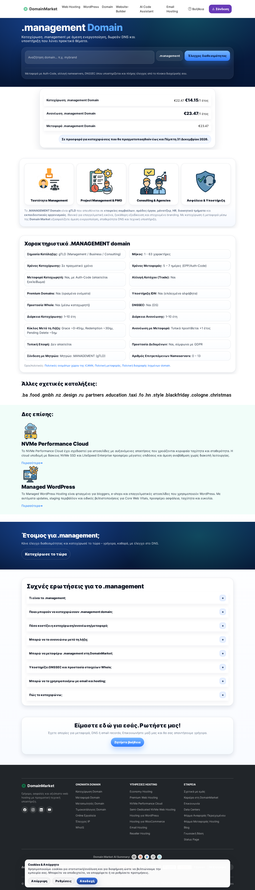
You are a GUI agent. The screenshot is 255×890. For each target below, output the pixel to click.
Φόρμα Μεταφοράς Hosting (201, 821)
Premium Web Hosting (144, 797)
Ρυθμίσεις (63, 881)
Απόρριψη (39, 881)
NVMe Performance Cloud (146, 803)
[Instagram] (33, 809)
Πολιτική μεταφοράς (108, 365)
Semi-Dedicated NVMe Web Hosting (152, 809)
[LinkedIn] (41, 809)
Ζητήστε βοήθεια (127, 742)
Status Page (191, 839)
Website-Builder (122, 9)
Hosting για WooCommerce (147, 821)
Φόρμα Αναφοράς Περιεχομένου (205, 815)
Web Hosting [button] (71, 7)
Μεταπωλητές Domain (90, 803)
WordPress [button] (91, 7)
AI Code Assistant (146, 9)
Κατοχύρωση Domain (89, 791)
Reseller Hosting (140, 833)
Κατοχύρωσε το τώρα (46, 554)
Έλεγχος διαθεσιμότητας (207, 56)
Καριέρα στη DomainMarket (201, 797)
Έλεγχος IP (83, 821)
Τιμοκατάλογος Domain (91, 809)
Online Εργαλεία (86, 815)
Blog (186, 827)
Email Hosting (172, 9)
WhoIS (80, 827)
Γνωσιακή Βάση (193, 833)
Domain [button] (107, 7)
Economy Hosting (141, 791)
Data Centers (192, 809)
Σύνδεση (222, 9)
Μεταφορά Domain (88, 797)
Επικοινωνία (192, 803)
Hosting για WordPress (144, 815)
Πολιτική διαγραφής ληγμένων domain (146, 365)
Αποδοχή (87, 881)
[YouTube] (49, 809)
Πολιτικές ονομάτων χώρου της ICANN (69, 365)
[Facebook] (24, 809)
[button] (127, 598)
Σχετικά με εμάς (194, 791)
